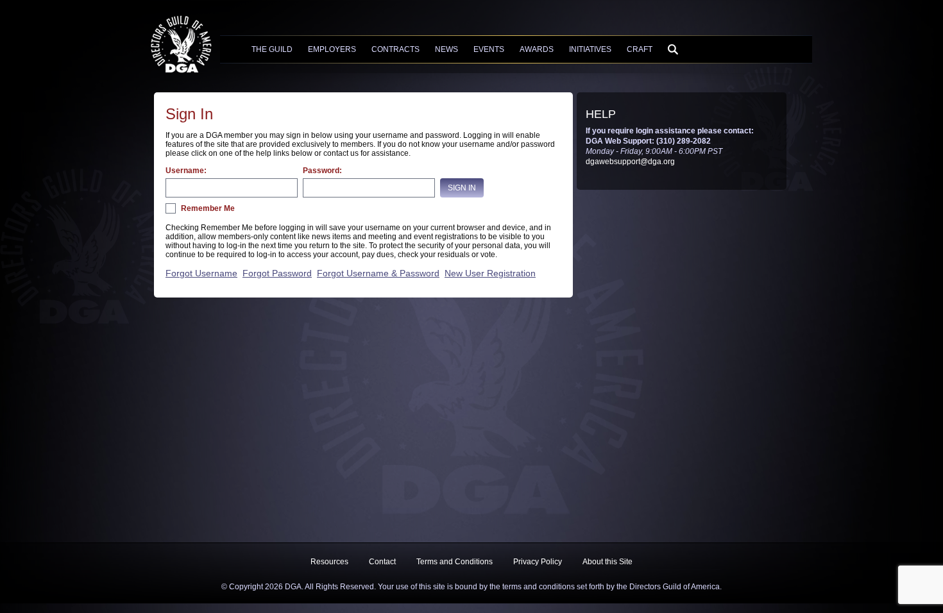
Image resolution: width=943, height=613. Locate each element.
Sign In (462, 187)
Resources (329, 561)
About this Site (607, 561)
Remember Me (208, 208)
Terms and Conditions (454, 561)
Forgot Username (201, 273)
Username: (186, 170)
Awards (537, 49)
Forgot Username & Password (378, 273)
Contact (382, 561)
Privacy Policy (537, 561)
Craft (639, 49)
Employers (332, 49)
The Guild (272, 49)
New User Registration (490, 273)
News (446, 49)
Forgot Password (277, 273)
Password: (322, 170)
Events (488, 49)
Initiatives (590, 49)
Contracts (395, 49)
